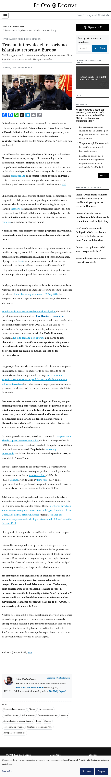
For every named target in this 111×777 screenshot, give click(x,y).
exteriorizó (16, 209)
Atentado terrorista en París (39, 727)
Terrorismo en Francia (13, 727)
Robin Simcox (28, 715)
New (39, 480)
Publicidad (92, 755)
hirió (20, 261)
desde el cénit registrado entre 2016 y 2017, (36, 294)
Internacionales (17, 27)
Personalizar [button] (7, 772)
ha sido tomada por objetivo (29, 338)
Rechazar (87, 772)
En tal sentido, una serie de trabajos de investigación (29, 312)
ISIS (64, 185)
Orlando (14, 480)
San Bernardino (37, 476)
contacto (6, 222)
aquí (30, 652)
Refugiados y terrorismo (14, 733)
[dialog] (55, 767)
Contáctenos (55, 755)
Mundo (32, 709)
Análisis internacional (47, 715)
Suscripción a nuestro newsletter (89, 40)
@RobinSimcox (63, 678)
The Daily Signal (10, 715)
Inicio (4, 27)
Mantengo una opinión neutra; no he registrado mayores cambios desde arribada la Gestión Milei (91, 162)
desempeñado (18, 176)
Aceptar (101, 772)
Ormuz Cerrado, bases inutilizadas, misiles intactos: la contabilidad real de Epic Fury (92, 218)
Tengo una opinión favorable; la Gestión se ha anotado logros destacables (94, 147)
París (38, 721)
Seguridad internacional (14, 709)
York (44, 480)
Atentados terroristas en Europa (18, 721)
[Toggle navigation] (5, 15)
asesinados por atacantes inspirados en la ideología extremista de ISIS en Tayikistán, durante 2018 (37, 519)
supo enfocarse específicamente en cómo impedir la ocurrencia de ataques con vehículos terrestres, (34, 379)
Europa (64, 715)
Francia (47, 721)
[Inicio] (55, 5)
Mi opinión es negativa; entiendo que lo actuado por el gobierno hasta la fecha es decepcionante (93, 133)
